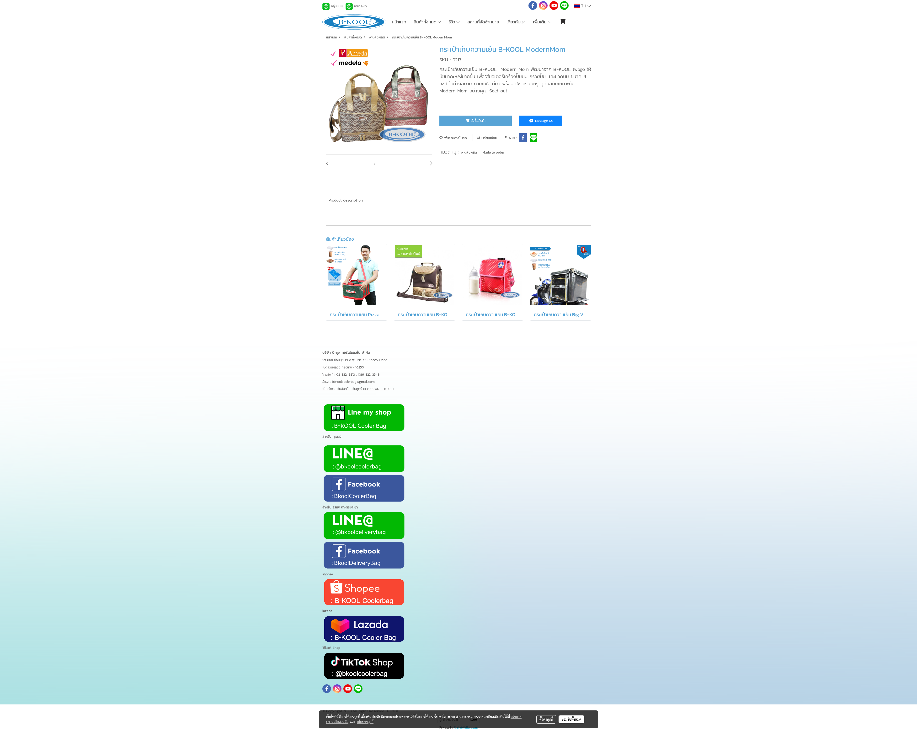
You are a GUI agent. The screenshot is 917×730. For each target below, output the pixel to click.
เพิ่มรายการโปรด (455, 138)
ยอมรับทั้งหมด (571, 719)
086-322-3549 (368, 374)
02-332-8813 (346, 374)
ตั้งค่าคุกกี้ (546, 719)
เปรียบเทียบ (488, 138)
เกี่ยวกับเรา (516, 22)
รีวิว (452, 22)
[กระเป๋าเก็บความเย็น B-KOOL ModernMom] (379, 100)
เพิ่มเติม (540, 22)
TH (583, 6)
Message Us (543, 120)
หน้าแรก (399, 22)
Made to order (493, 152)
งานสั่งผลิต (469, 152)
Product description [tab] (346, 200)
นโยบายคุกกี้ (365, 721)
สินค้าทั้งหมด (425, 22)
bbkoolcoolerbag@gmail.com (353, 381)
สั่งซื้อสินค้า (477, 120)
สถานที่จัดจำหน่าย (483, 22)
